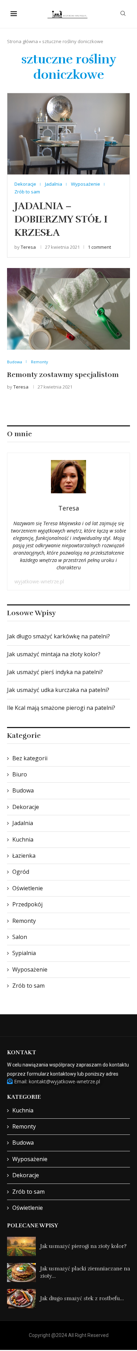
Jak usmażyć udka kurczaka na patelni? (58, 690)
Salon (19, 937)
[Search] (122, 14)
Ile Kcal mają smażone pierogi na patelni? (61, 708)
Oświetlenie (27, 888)
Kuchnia (22, 839)
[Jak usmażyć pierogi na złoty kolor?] (21, 1246)
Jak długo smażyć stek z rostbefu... (82, 1298)
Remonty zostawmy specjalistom (63, 374)
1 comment (99, 247)
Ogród (20, 872)
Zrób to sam (28, 985)
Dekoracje (25, 807)
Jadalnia (22, 823)
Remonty (24, 921)
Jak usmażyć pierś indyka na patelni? (55, 672)
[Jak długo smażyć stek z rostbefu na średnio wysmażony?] (21, 1298)
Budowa (23, 790)
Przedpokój (27, 904)
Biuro (19, 774)
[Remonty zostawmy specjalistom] (68, 309)
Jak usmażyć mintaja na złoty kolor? (53, 654)
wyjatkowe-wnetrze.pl (39, 581)
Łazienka (23, 855)
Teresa (28, 247)
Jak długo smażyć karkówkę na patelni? (58, 636)
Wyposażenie (29, 969)
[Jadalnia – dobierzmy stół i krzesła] (68, 133)
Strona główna (22, 41)
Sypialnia (24, 953)
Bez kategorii (29, 758)
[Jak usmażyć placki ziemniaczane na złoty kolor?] (21, 1272)
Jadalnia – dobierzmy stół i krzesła (60, 219)
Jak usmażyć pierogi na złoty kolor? (83, 1246)
